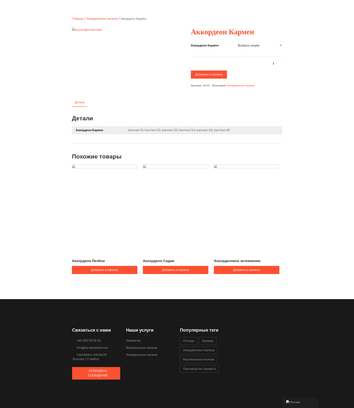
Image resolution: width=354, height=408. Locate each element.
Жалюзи (207, 341)
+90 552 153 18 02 (88, 340)
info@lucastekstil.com (92, 348)
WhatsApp (288, 7)
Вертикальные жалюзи (141, 348)
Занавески (133, 340)
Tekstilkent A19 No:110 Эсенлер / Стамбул (89, 357)
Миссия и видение (172, 7)
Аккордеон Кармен (205, 45)
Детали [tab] (79, 102)
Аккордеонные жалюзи (102, 19)
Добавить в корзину (208, 74)
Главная (142, 7)
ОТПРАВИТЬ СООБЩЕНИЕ (98, 373)
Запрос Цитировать (211, 7)
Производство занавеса (199, 369)
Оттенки (188, 341)
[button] (172, 32)
